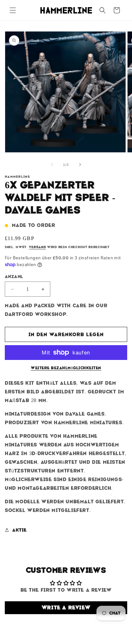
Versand (37, 247)
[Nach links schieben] (52, 164)
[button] (13, 10)
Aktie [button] (19, 530)
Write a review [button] (66, 607)
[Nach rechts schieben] (80, 164)
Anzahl (14, 276)
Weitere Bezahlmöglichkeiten (66, 368)
